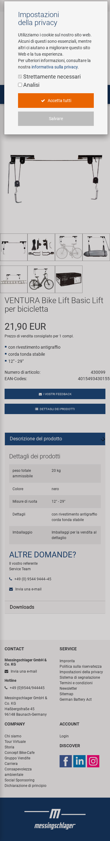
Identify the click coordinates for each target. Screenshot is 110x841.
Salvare (56, 118)
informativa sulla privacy (54, 66)
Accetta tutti (59, 100)
